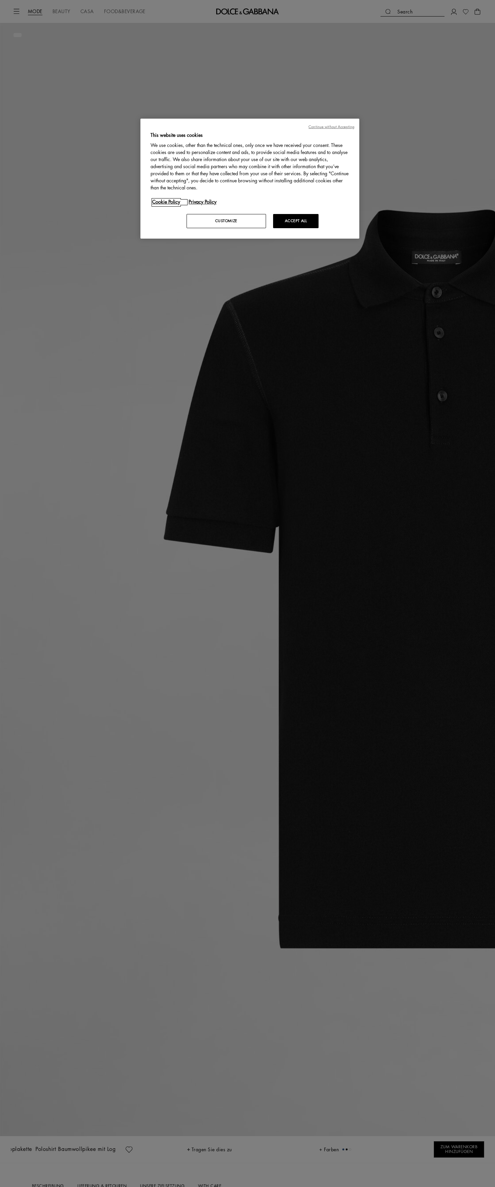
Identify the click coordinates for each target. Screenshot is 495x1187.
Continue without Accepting (331, 127)
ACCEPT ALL (296, 221)
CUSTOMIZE (226, 221)
